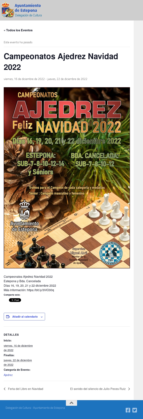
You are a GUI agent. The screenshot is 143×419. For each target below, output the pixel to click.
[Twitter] (134, 410)
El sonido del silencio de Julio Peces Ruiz (98, 389)
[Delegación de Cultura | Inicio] (24, 10)
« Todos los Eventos (18, 30)
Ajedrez (8, 375)
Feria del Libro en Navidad (25, 389)
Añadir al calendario (25, 316)
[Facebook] (128, 410)
